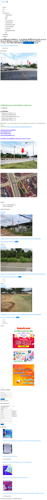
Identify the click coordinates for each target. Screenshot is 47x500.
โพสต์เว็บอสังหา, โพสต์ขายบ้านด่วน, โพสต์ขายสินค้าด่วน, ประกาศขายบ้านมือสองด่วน (17, 462)
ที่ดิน (6, 18)
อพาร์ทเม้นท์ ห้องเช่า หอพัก (10, 24)
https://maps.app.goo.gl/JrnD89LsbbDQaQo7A (19, 126)
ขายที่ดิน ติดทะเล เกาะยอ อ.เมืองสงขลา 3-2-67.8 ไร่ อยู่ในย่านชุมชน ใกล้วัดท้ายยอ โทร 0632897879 (20, 314)
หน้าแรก (4, 7)
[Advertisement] (23, 94)
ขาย (3, 9)
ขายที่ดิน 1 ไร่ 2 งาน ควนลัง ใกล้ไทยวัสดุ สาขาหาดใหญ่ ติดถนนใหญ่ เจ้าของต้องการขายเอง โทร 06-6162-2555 (22, 274)
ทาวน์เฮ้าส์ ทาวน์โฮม (9, 22)
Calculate (2, 399)
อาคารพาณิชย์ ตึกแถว (9, 20)
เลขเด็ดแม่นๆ (5, 36)
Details (16, 241)
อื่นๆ (6, 32)
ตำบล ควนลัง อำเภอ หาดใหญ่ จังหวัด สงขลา (9, 45)
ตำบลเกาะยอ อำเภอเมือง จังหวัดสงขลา (8, 317)
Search (2, 424)
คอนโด (6, 16)
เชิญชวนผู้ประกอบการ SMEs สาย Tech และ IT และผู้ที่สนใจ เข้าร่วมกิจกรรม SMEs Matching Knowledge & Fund (22, 440)
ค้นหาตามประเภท (6, 13)
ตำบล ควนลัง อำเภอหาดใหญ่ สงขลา (7, 241)
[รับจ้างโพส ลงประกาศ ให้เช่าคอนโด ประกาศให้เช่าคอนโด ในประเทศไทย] (4, 2)
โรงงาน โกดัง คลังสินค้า (9, 26)
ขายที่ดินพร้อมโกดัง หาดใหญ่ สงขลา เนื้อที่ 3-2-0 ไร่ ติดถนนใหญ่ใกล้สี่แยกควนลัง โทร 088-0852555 (20, 238)
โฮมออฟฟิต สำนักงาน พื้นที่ (10, 30)
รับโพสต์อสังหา (5, 34)
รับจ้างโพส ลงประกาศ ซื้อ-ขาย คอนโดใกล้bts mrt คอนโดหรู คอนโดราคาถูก (15, 477)
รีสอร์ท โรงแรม (8, 28)
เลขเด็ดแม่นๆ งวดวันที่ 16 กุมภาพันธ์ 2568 (10, 456)
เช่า (3, 11)
